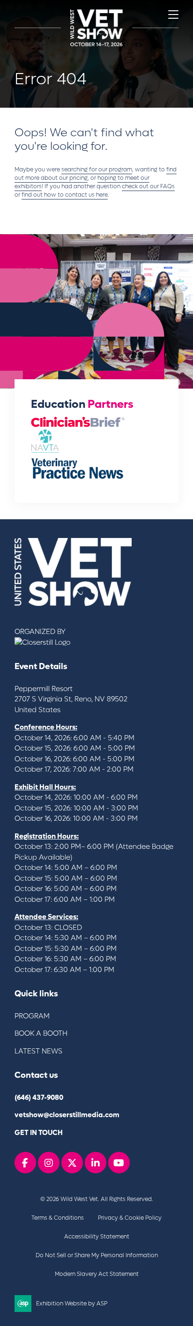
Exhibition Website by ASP (71, 1303)
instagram (48, 1162)
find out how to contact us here (65, 195)
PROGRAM (32, 1016)
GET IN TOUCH (39, 1132)
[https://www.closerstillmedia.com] (42, 642)
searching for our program (96, 169)
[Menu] (173, 14)
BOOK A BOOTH (41, 1033)
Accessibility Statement (96, 1236)
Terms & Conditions (57, 1218)
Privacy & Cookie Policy (130, 1218)
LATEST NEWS (38, 1051)
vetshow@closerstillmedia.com (67, 1115)
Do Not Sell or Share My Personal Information (97, 1255)
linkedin (95, 1162)
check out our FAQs (148, 186)
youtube (119, 1162)
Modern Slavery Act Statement (97, 1274)
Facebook (25, 1162)
